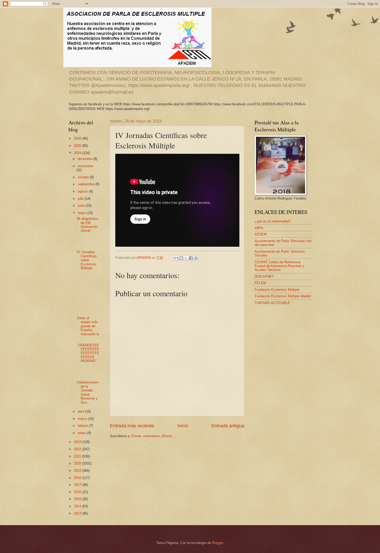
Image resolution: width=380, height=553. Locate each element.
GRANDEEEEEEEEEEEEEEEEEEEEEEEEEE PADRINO (88, 353)
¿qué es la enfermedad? (273, 221)
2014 (78, 506)
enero (82, 433)
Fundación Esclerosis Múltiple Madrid (283, 296)
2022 (78, 449)
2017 (78, 485)
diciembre (85, 159)
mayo (82, 213)
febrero (83, 426)
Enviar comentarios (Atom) (152, 436)
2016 (78, 492)
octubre (84, 177)
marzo (83, 419)
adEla (259, 228)
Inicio (182, 425)
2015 (78, 499)
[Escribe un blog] (181, 258)
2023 (78, 442)
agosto (83, 191)
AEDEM (261, 234)
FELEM (260, 283)
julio (81, 199)
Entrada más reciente (132, 425)
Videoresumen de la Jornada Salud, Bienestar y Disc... (87, 392)
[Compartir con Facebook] (191, 258)
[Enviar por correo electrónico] (176, 258)
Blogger (217, 543)
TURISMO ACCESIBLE (272, 303)
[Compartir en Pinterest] (196, 258)
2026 (78, 138)
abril (81, 411)
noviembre (85, 166)
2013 (78, 513)
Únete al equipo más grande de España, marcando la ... (88, 328)
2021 (78, 456)
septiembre (86, 184)
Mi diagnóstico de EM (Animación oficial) (87, 225)
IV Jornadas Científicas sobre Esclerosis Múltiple (87, 260)
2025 (78, 146)
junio (82, 205)
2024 (78, 153)
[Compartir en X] (186, 258)
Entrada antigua (227, 425)
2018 (78, 478)
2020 (78, 463)
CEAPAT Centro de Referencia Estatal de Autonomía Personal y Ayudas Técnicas (279, 266)
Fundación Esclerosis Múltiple (277, 290)
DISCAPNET (264, 276)
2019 (78, 470)
